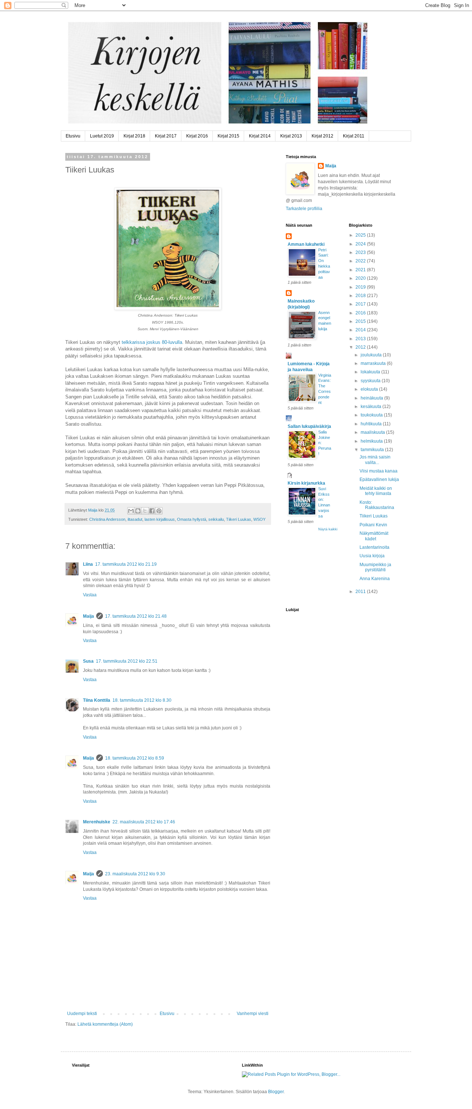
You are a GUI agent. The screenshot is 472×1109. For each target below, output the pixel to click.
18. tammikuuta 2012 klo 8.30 (141, 700)
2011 (361, 591)
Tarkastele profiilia (304, 208)
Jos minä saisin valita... (375, 459)
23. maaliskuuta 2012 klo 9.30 (135, 873)
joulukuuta (372, 355)
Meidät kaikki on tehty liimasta (376, 491)
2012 (361, 347)
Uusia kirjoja (372, 555)
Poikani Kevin (373, 524)
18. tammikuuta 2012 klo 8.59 (134, 758)
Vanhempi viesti (252, 1013)
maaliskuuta (373, 432)
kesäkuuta (371, 406)
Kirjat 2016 (197, 136)
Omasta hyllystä (191, 519)
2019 (361, 287)
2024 (361, 244)
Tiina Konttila (96, 700)
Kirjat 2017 (166, 136)
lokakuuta (371, 371)
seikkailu (216, 519)
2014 (361, 329)
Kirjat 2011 (353, 136)
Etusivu (73, 136)
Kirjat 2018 (134, 136)
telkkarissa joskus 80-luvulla (152, 342)
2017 (361, 304)
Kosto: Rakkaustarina (377, 505)
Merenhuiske (96, 821)
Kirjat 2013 (291, 136)
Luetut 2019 (102, 136)
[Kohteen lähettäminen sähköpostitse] (131, 511)
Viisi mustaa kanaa (379, 471)
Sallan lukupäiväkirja (309, 426)
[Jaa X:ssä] (145, 511)
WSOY (259, 519)
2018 (361, 295)
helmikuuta (372, 441)
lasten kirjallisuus (160, 519)
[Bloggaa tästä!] (138, 511)
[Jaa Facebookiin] (152, 511)
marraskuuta (374, 363)
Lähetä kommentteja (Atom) (105, 1024)
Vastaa (90, 594)
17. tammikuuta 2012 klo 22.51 (126, 661)
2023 (361, 252)
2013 (361, 338)
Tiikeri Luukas (238, 519)
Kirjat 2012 (322, 136)
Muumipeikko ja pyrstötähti (375, 567)
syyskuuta (371, 380)
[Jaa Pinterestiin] (159, 511)
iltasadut (135, 519)
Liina (88, 564)
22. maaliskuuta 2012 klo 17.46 (143, 821)
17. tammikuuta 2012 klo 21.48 (136, 616)
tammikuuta (373, 449)
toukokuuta (372, 415)
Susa (88, 661)
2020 (361, 278)
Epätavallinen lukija (379, 479)
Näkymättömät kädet (374, 536)
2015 (361, 321)
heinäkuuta (372, 398)
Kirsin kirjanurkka (306, 483)
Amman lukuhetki (306, 244)
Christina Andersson (107, 519)
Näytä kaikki (327, 529)
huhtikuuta (372, 423)
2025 (361, 235)
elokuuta (370, 389)
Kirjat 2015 (228, 136)
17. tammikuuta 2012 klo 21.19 (126, 564)
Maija (88, 616)
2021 (361, 269)
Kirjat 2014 (260, 136)
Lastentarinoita (374, 547)
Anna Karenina (375, 578)
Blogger (276, 1091)
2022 (361, 261)
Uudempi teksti (82, 1013)
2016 (361, 312)
